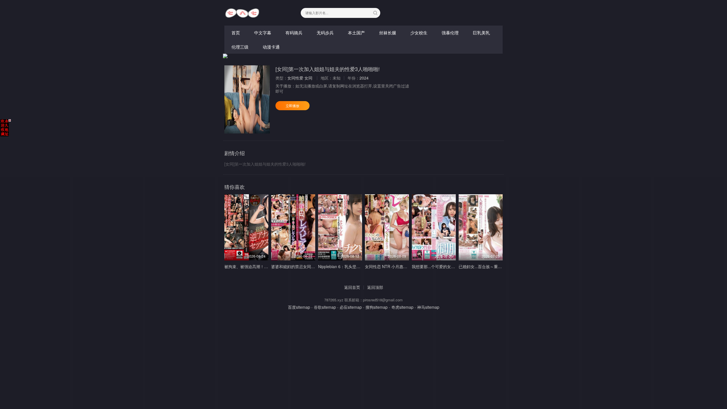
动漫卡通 (271, 47)
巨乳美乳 (481, 33)
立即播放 (292, 105)
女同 (308, 78)
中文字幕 (262, 33)
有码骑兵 (293, 33)
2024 (364, 78)
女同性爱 (295, 78)
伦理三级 (239, 47)
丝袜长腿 (387, 33)
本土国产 (356, 33)
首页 (235, 33)
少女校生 (418, 33)
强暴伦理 (450, 33)
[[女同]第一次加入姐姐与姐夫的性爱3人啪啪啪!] (247, 99)
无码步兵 (325, 33)
